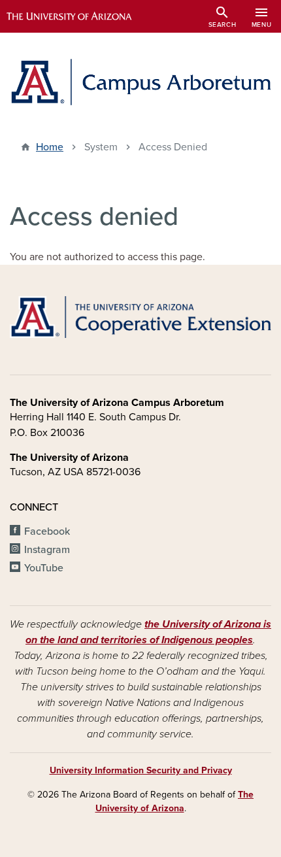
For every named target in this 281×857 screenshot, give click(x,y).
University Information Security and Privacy (141, 770)
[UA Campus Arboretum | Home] (140, 82)
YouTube (43, 568)
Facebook (47, 531)
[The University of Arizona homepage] (78, 16)
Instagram (47, 549)
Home (49, 147)
